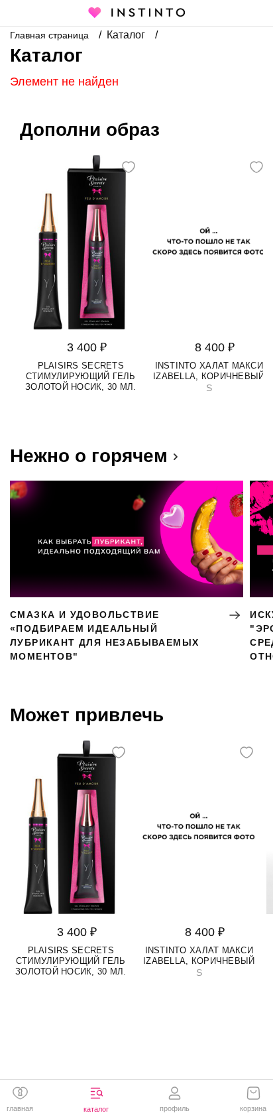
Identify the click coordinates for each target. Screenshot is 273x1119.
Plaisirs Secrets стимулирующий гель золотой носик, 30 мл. (80, 376)
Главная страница (50, 35)
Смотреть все (53, 453)
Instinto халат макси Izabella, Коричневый (208, 371)
